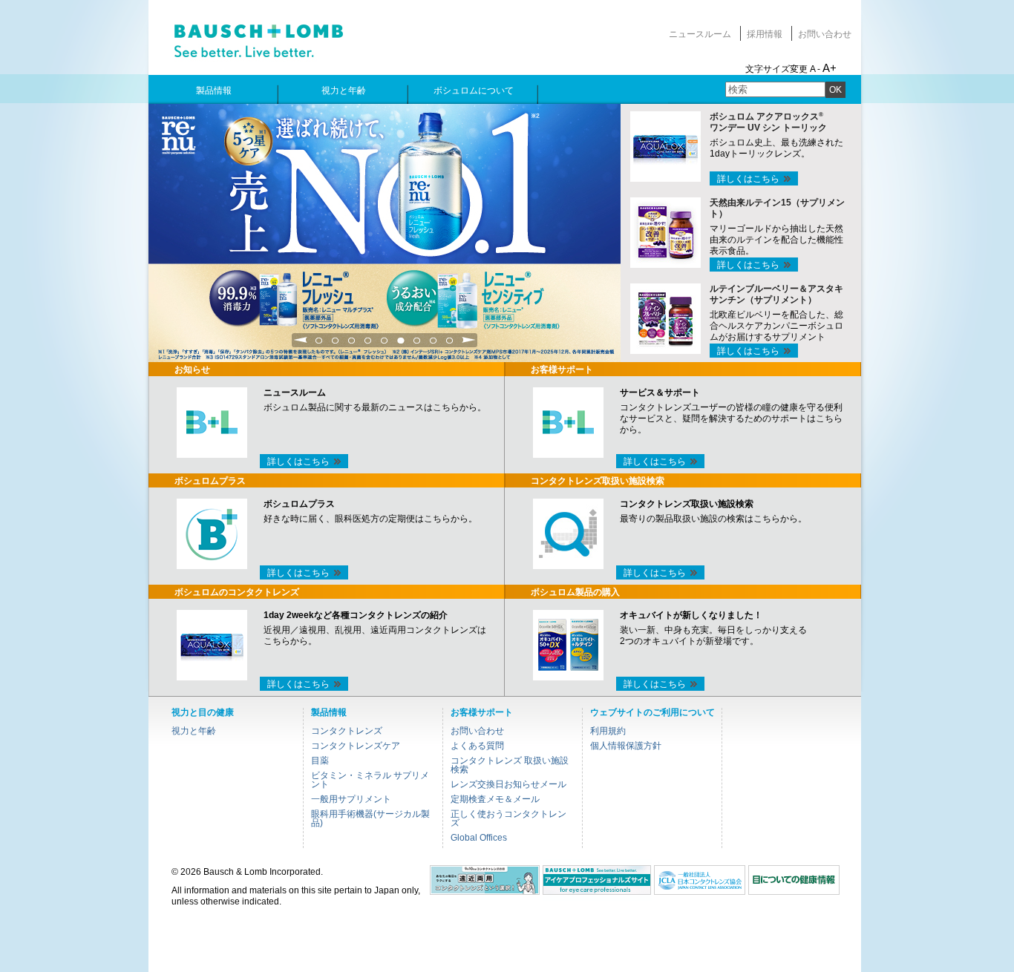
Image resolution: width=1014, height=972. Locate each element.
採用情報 (764, 34)
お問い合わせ (824, 34)
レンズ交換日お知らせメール (508, 784)
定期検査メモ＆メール (495, 799)
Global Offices (479, 838)
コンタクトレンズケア (355, 746)
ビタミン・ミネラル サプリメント (370, 779)
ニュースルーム (700, 34)
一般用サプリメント (351, 799)
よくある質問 (477, 746)
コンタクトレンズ (346, 731)
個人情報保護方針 (625, 746)
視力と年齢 (193, 731)
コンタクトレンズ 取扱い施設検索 (510, 765)
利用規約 (608, 731)
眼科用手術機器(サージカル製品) (370, 818)
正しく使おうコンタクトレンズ (508, 818)
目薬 (320, 760)
